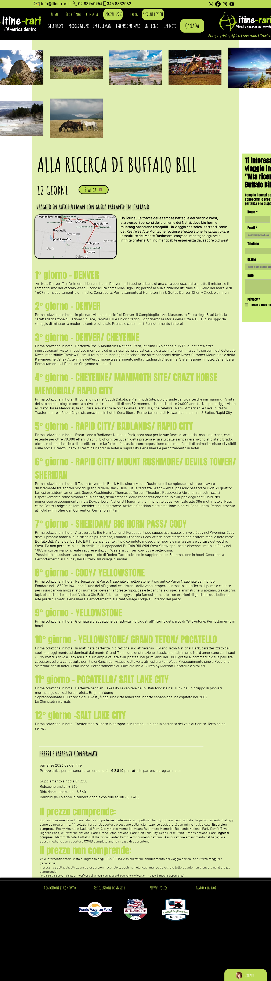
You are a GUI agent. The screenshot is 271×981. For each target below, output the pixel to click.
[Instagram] (225, 4)
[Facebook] (218, 4)
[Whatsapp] (211, 4)
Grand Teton (116, 653)
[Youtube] (232, 4)
